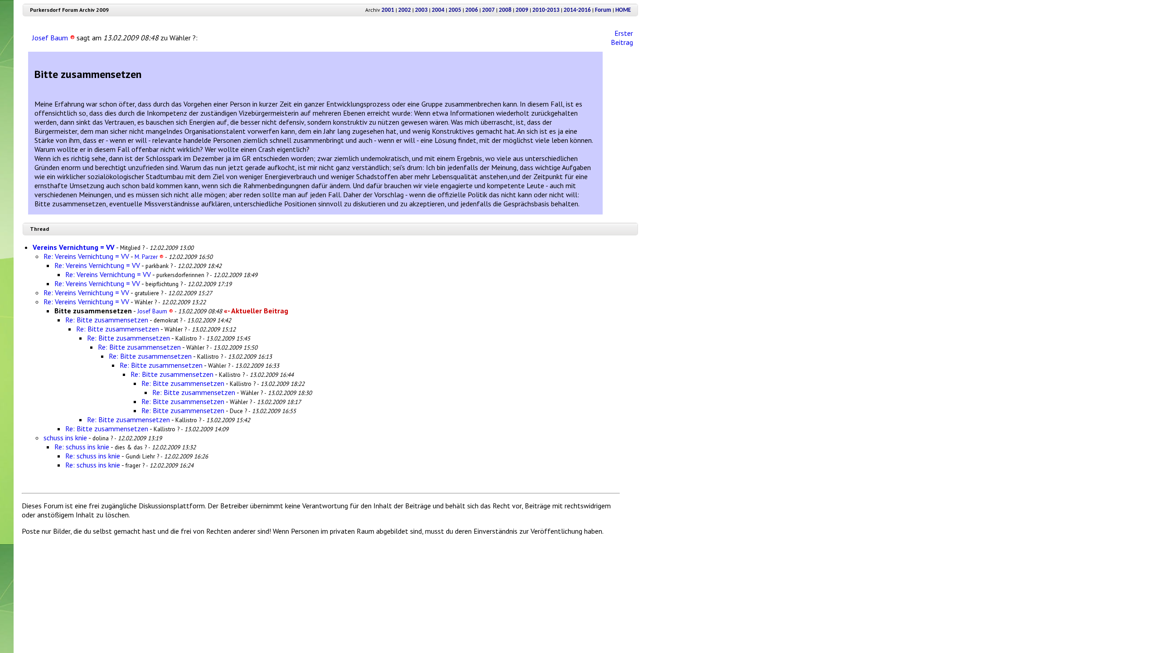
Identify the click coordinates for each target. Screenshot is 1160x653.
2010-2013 (546, 10)
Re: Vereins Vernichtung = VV (86, 256)
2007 (488, 10)
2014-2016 (577, 10)
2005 (455, 10)
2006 (471, 10)
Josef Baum (53, 37)
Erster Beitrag (622, 38)
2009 (522, 10)
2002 (404, 10)
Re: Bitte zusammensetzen (106, 319)
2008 (505, 10)
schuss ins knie (65, 437)
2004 (438, 10)
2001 (388, 10)
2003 (421, 10)
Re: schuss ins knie (81, 446)
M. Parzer (149, 257)
